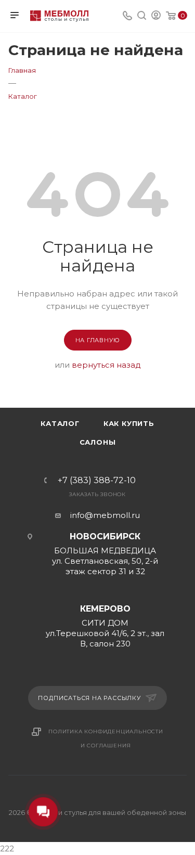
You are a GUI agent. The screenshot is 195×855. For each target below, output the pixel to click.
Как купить (128, 423)
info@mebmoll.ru (105, 515)
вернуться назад (106, 365)
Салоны (98, 442)
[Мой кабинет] (156, 16)
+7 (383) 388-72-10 (97, 480)
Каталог (60, 423)
